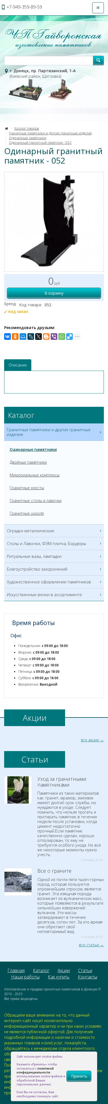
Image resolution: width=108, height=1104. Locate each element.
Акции (64, 970)
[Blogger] (46, 336)
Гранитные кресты (27, 487)
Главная (16, 970)
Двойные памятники (28, 462)
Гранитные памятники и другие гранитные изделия (50, 133)
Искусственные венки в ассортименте (44, 594)
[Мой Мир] (23, 336)
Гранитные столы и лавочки (35, 500)
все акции (90, 739)
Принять (79, 1076)
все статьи (89, 944)
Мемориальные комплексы (35, 475)
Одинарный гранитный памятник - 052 (40, 142)
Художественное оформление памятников (49, 581)
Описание (18, 365)
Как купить (59, 977)
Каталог (41, 970)
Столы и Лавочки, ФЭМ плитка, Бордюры (46, 543)
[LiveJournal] (30, 336)
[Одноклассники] (15, 336)
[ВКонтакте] (7, 336)
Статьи (85, 970)
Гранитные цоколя (27, 513)
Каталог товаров (26, 128)
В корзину (54, 293)
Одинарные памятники (27, 138)
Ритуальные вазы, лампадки (34, 556)
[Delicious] (69, 336)
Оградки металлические (30, 530)
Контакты (87, 977)
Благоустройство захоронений (37, 569)
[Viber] (54, 336)
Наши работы (25, 977)
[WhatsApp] (61, 336)
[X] (38, 336)
